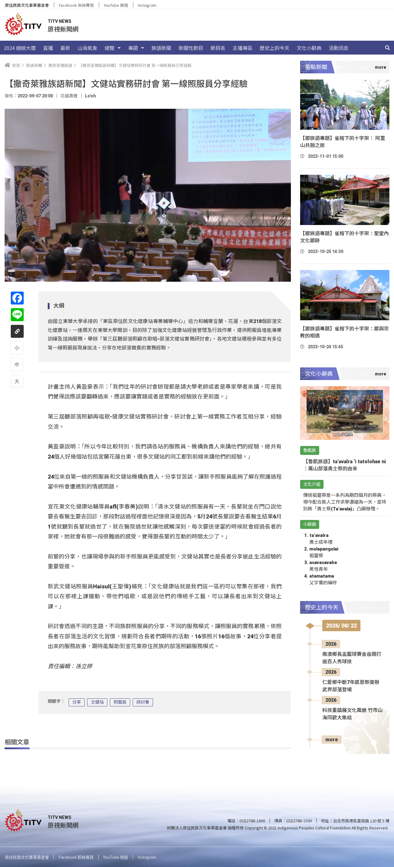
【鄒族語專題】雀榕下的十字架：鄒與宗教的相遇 (344, 332)
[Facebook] (17, 298)
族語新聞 (161, 47)
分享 (76, 702)
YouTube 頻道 (116, 5)
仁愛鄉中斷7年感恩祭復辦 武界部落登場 (350, 686)
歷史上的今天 (274, 47)
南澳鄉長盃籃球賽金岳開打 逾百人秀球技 (351, 658)
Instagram (147, 5)
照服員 (120, 702)
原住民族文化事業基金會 (27, 5)
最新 (65, 47)
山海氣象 (87, 47)
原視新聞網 (63, 28)
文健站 (97, 702)
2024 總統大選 (20, 47)
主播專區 (242, 47)
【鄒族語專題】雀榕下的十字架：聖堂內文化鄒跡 (344, 237)
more (331, 739)
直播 (48, 47)
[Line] (17, 314)
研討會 (142, 702)
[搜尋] (387, 47)
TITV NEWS (59, 21)
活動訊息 (338, 47)
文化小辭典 (309, 47)
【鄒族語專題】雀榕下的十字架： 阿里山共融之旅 (342, 141)
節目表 (218, 47)
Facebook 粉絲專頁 (76, 5)
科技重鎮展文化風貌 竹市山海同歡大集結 (352, 714)
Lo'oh (90, 95)
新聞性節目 (191, 47)
